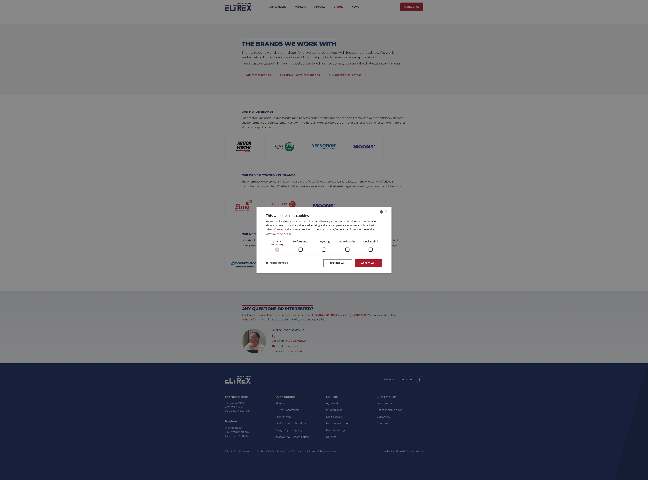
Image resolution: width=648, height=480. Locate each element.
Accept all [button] (368, 263)
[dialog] (324, 240)
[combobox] (381, 211)
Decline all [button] (338, 263)
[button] (277, 263)
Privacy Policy (284, 233)
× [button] (386, 211)
